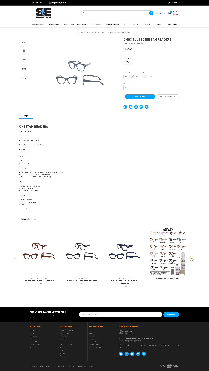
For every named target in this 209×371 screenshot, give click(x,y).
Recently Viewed (95, 345)
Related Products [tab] (28, 219)
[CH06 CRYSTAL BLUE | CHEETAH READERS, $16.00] (125, 251)
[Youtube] (138, 354)
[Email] (130, 107)
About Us (33, 336)
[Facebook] (125, 107)
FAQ (31, 339)
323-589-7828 (39, 3)
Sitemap (33, 347)
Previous (15, 258)
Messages (93, 336)
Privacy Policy (35, 345)
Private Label (172, 24)
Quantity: (127, 83)
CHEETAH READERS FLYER (167, 278)
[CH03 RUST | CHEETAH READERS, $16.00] (39, 251)
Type (125, 24)
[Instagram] (144, 354)
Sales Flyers (69, 24)
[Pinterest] (146, 107)
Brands (158, 24)
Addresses (93, 339)
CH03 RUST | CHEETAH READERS (39, 281)
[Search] (151, 13)
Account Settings (95, 347)
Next (191, 258)
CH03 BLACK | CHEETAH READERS (82, 281)
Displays (146, 24)
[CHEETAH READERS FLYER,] (167, 251)
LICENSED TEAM (37, 24)
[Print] (136, 107)
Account (173, 3)
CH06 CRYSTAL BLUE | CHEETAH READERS (124, 282)
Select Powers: (133, 73)
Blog (32, 333)
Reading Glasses (112, 24)
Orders (91, 330)
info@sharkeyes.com (58, 3)
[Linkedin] (132, 354)
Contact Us (34, 342)
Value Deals (81, 24)
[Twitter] (141, 107)
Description (26, 116)
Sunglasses (96, 24)
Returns (92, 333)
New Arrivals (54, 24)
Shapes (135, 24)
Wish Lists (161, 13)
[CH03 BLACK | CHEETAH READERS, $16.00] (82, 251)
